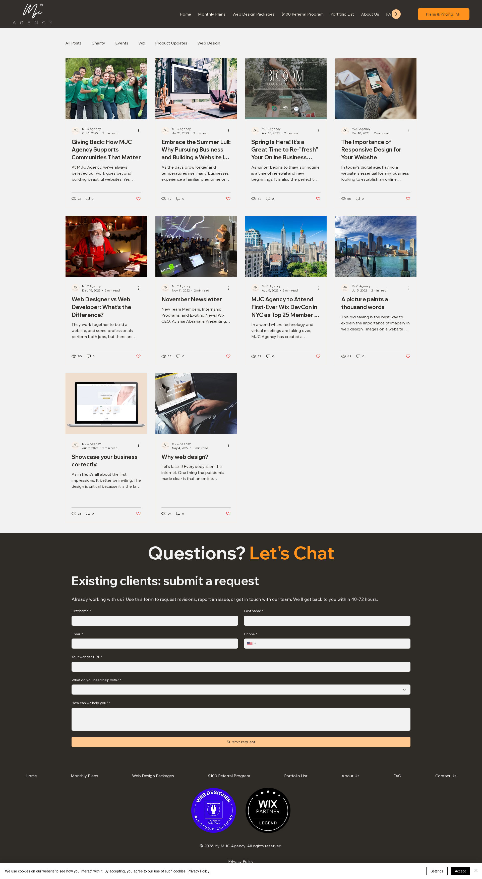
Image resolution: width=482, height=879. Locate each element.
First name (81, 611)
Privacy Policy (241, 861)
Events (121, 42)
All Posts (73, 42)
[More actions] (140, 131)
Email (77, 634)
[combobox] (241, 690)
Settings (437, 870)
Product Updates (171, 42)
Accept (460, 870)
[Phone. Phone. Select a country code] (252, 644)
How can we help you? (91, 703)
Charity (98, 42)
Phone (250, 634)
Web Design (208, 42)
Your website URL (87, 657)
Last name (253, 611)
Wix (141, 42)
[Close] (476, 871)
